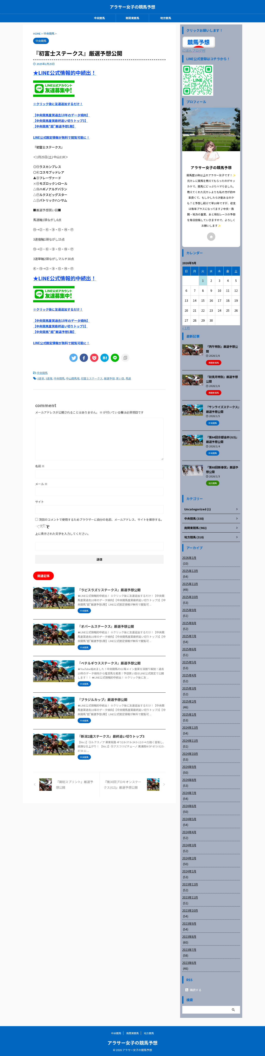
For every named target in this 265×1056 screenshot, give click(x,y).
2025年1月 (189, 714)
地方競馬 (165, 18)
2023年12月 (190, 884)
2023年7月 (189, 950)
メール (41, 484)
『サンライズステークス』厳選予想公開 (222, 409)
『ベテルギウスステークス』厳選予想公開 (109, 663)
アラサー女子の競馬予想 (132, 7)
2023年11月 (190, 897)
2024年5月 (189, 819)
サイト (39, 502)
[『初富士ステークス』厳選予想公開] (104, 358)
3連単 (40, 378)
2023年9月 (189, 923)
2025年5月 (189, 662)
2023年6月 (189, 963)
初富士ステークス (91, 378)
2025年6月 (189, 649)
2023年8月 (189, 936)
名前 (40, 466)
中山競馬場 (73, 378)
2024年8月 (189, 780)
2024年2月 (189, 858)
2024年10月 (190, 754)
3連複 (49, 378)
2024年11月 (190, 740)
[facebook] (84, 358)
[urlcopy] (125, 358)
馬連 (128, 378)
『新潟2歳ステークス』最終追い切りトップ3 (111, 736)
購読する (195, 990)
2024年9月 (189, 767)
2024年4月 (189, 832)
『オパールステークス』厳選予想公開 (106, 626)
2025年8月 (189, 623)
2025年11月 (190, 584)
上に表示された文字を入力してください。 (62, 534)
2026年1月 (189, 558)
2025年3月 (189, 688)
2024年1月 (189, 871)
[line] (115, 358)
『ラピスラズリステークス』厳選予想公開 (109, 589)
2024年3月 (189, 845)
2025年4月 (189, 675)
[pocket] (94, 358)
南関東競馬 (132, 18)
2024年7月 (189, 793)
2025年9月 (189, 610)
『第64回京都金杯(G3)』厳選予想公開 (222, 439)
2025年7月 (189, 636)
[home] (211, 236)
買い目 (120, 378)
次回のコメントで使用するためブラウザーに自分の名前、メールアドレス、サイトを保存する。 (101, 519)
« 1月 (186, 327)
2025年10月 (190, 597)
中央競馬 (99, 18)
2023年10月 (190, 910)
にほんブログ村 (193, 50)
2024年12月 (190, 727)
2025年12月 (190, 571)
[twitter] (73, 358)
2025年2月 (189, 701)
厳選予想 (109, 378)
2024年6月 (189, 806)
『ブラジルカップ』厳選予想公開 (102, 699)
